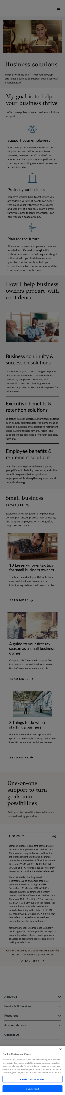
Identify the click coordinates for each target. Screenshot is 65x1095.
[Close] (60, 1049)
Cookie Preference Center (32, 1079)
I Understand (32, 1089)
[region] (32, 1070)
